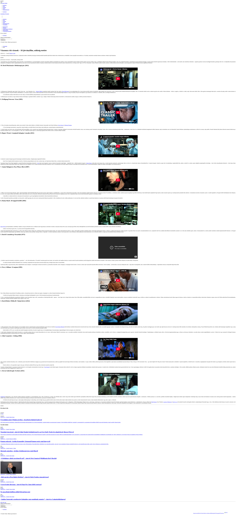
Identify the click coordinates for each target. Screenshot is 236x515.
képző (1, 427)
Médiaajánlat (5, 30)
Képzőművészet (6, 9)
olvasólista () (3, 13)
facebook (5, 11)
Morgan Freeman (68, 125)
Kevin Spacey (61, 125)
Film (4, 6)
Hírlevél (4, 27)
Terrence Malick (39, 91)
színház (1, 460)
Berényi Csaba (12, 53)
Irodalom (4, 5)
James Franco (89, 163)
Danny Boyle (3, 226)
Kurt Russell (47, 367)
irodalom (2, 412)
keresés (7, 13)
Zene (4, 8)
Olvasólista (5, 24)
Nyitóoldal (5, 46)
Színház (4, 7)
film (1, 446)
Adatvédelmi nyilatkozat (7, 29)
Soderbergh (2, 396)
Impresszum (5, 26)
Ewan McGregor (65, 91)
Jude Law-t (175, 402)
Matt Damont (154, 402)
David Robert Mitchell (59, 326)
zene (1, 453)
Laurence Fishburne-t (167, 402)
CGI (38, 163)
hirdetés (2, 1)
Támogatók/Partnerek (7, 31)
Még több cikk (3, 502)
